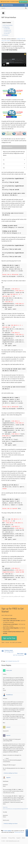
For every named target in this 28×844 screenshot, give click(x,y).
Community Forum (19, 832)
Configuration (6, 27)
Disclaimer (4, 838)
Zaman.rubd (9, 670)
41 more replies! (7, 830)
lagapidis (8, 777)
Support (18, 838)
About (23, 838)
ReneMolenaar (9, 694)
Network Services (12, 661)
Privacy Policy (11, 838)
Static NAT (7, 28)
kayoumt (8, 735)
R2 (4, 164)
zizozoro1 (8, 727)
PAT (18, 661)
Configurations (7, 147)
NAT (7, 661)
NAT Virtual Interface (7, 25)
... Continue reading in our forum (10, 773)
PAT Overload (8, 31)
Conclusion (5, 35)
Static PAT (7, 33)
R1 (4, 160)
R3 (4, 168)
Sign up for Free (9, 638)
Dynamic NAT (8, 30)
